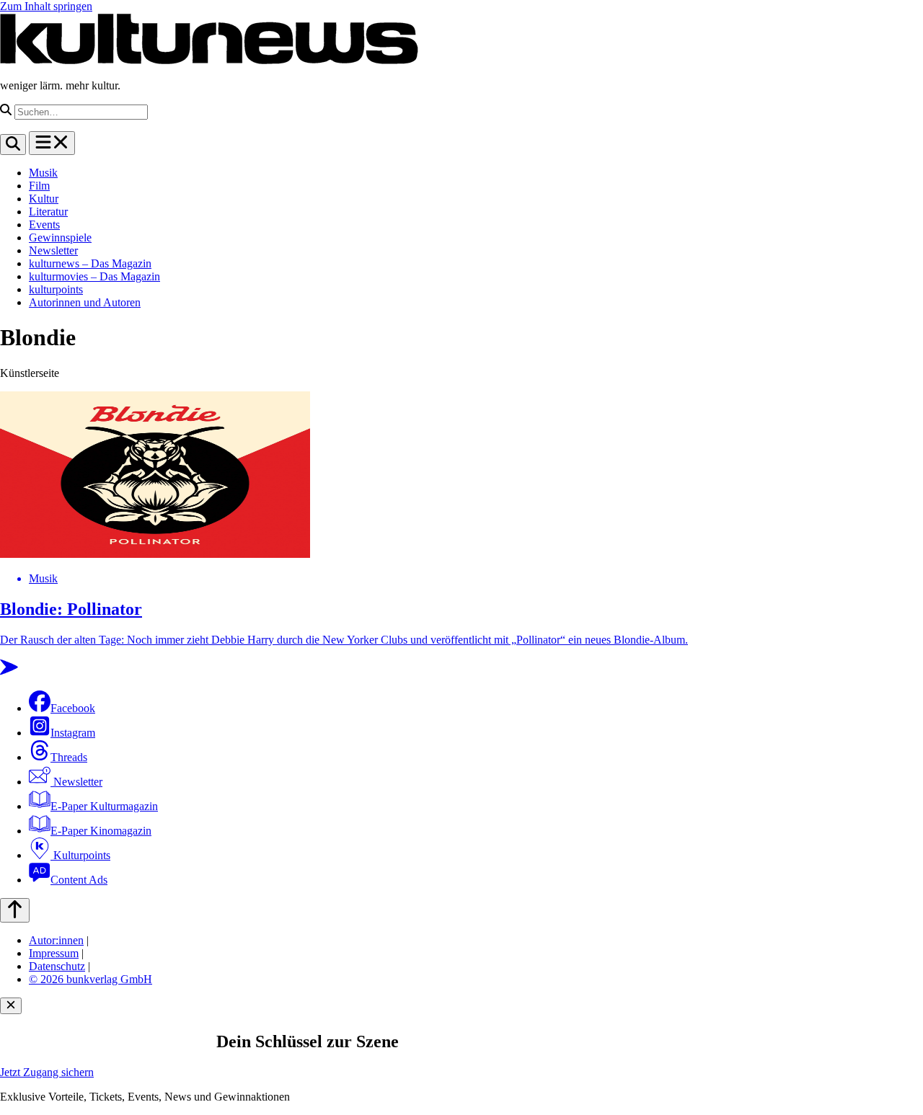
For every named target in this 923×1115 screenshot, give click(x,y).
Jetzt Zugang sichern (47, 1072)
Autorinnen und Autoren (85, 302)
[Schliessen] (11, 1006)
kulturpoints (56, 289)
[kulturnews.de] (209, 61)
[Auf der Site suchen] (13, 144)
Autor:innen (56, 940)
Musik (43, 172)
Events (44, 224)
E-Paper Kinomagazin (100, 831)
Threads (68, 757)
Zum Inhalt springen (46, 6)
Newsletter (53, 250)
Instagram (72, 733)
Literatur (48, 211)
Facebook (72, 708)
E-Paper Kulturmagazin (104, 806)
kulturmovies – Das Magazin (94, 276)
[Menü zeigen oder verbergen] (52, 143)
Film (39, 185)
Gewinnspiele (60, 237)
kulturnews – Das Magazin (90, 263)
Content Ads (78, 880)
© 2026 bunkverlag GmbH (90, 979)
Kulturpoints (80, 855)
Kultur (43, 198)
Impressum (54, 953)
